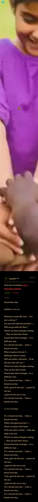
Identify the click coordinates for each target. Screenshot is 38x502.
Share (17, 293)
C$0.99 (7, 293)
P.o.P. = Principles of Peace (16, 287)
